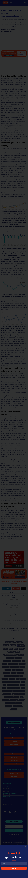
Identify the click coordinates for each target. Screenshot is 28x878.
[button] (26, 846)
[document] (14, 439)
